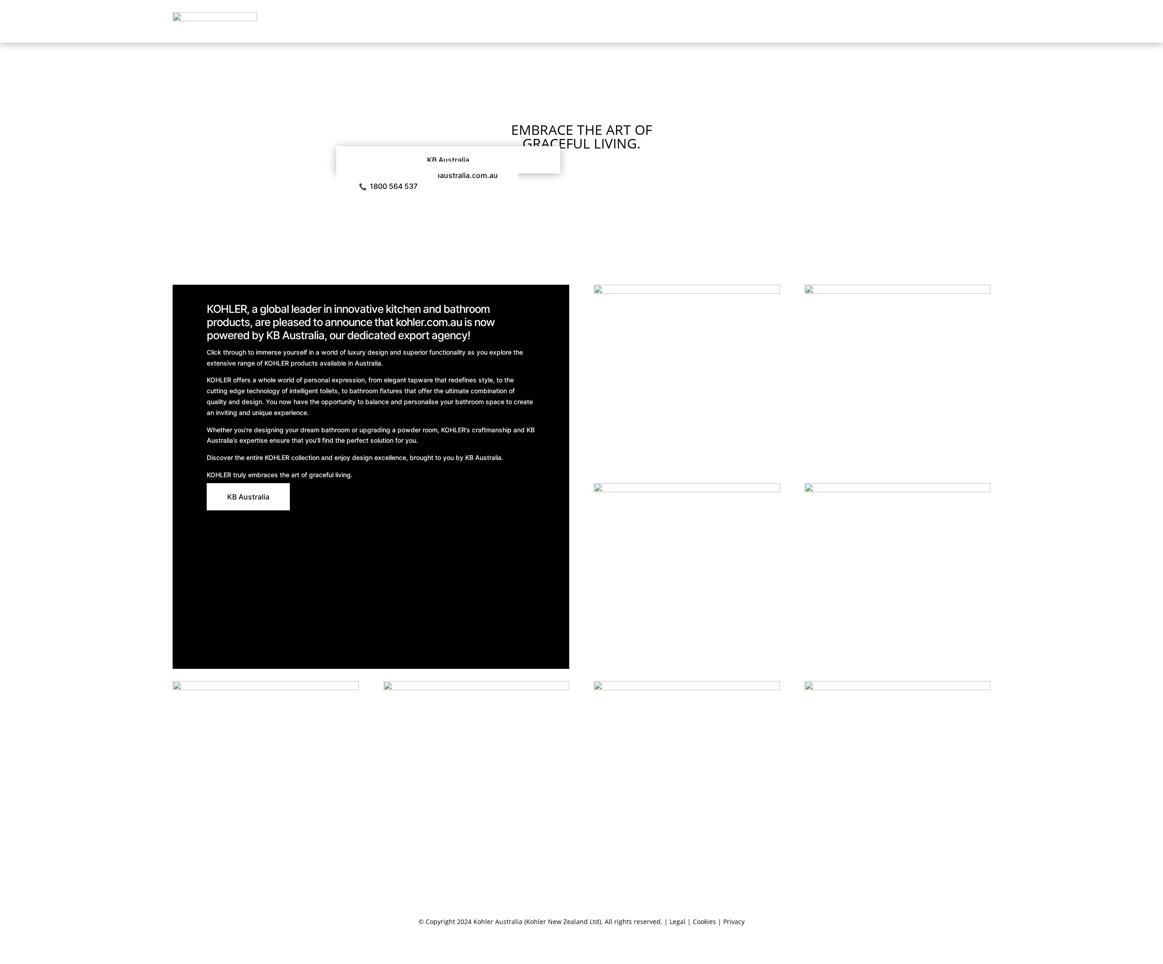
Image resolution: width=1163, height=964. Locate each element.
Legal (678, 921)
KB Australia (448, 159)
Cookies (704, 921)
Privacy (734, 921)
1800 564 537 (388, 186)
